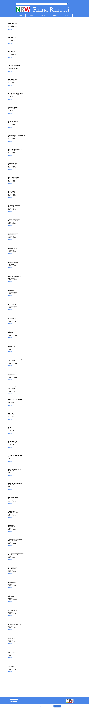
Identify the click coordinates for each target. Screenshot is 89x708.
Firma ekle (43, 15)
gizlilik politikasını (44, 706)
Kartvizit (10, 29)
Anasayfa (20, 15)
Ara (68, 3)
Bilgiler (54, 15)
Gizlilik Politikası (13, 701)
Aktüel (66, 15)
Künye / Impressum (14, 699)
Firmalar (31, 15)
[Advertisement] (63, 35)
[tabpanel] (25, 358)
